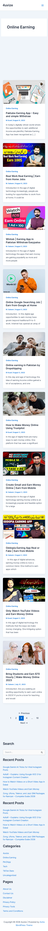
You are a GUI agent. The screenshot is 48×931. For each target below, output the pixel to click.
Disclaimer (7, 898)
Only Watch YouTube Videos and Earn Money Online (22, 612)
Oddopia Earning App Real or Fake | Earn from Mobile (22, 549)
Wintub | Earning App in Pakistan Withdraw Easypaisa (23, 241)
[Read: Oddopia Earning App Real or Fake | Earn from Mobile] (24, 526)
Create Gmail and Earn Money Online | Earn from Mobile (23, 486)
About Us (7, 889)
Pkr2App (7, 862)
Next (24, 723)
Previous (24, 713)
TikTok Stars (8, 871)
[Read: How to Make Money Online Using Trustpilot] (24, 403)
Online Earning (12, 108)
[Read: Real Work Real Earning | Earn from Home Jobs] (24, 155)
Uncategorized (9, 875)
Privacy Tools (9, 906)
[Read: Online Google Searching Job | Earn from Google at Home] (24, 281)
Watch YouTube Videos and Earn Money (21, 789)
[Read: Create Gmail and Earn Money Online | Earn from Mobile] (24, 463)
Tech (5, 866)
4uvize (8, 5)
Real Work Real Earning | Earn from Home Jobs (23, 177)
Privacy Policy (9, 902)
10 (37, 718)
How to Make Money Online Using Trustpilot (22, 426)
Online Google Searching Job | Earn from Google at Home (24, 304)
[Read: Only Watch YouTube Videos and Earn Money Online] (24, 589)
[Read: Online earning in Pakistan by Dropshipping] (24, 344)
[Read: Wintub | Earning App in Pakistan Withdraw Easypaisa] (24, 218)
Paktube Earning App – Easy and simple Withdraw (22, 115)
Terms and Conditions (13, 911)
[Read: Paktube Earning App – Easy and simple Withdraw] (24, 92)
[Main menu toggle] (42, 5)
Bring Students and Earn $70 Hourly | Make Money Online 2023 (23, 677)
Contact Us (8, 893)
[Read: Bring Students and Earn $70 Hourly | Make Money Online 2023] (24, 652)
